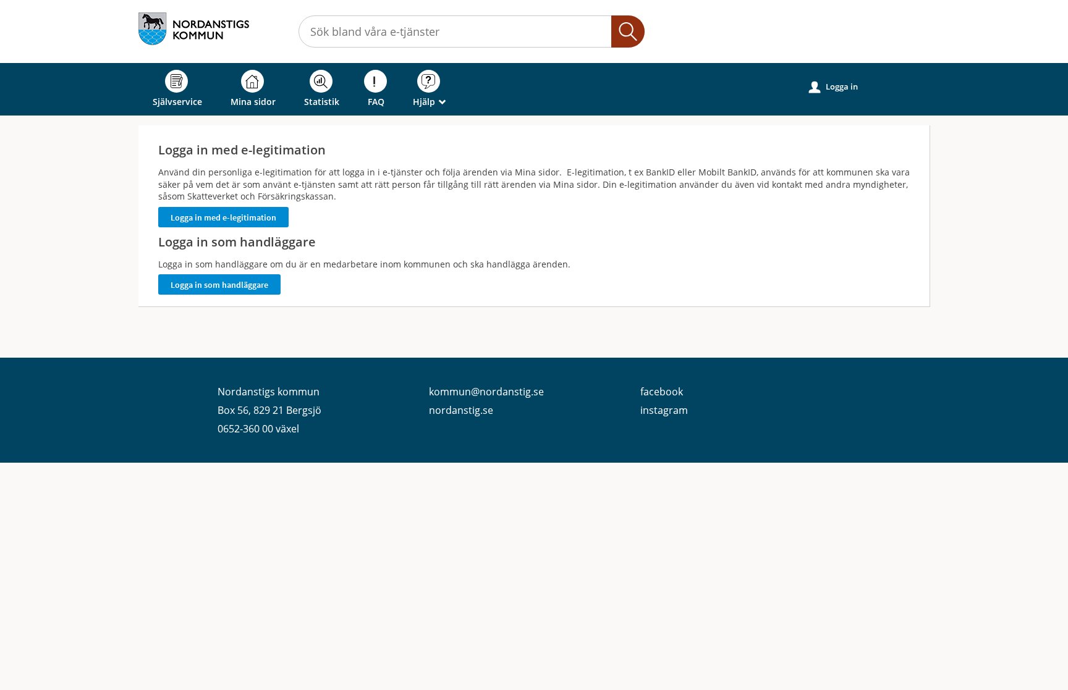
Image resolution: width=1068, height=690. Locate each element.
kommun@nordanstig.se (486, 391)
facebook (661, 391)
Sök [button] (628, 31)
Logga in (833, 87)
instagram (664, 410)
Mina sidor (253, 101)
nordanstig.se (461, 410)
